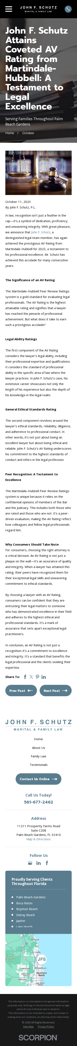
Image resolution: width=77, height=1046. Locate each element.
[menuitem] (28, 1027)
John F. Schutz (40, 232)
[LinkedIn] (38, 863)
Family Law (38, 756)
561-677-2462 (38, 802)
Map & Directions (38, 839)
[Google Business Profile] (30, 863)
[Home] (38, 9)
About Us (38, 748)
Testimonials (39, 765)
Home (38, 739)
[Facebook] (47, 863)
